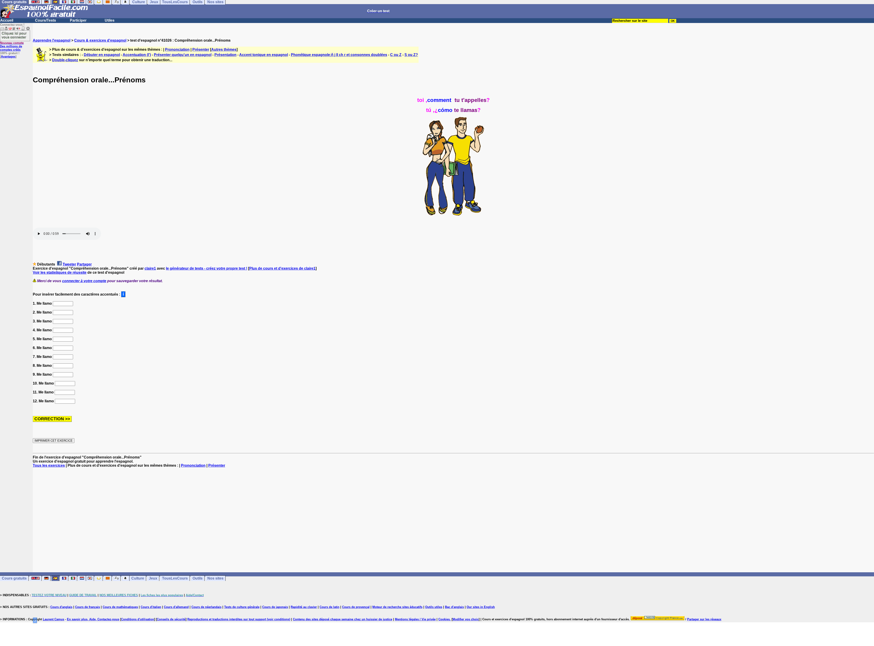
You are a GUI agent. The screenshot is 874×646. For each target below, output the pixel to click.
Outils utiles (433, 607)
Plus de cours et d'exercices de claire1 (282, 268)
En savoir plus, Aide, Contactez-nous (93, 619)
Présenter (200, 49)
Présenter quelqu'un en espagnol (182, 55)
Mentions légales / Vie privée (415, 619)
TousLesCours (175, 578)
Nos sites (215, 578)
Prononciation (177, 49)
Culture (137, 578)
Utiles (109, 20)
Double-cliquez (65, 60)
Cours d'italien (151, 607)
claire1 (150, 268)
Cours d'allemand (176, 607)
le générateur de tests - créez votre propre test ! (206, 268)
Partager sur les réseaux (704, 619)
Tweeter (69, 264)
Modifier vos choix (465, 619)
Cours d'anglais (61, 607)
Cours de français (87, 607)
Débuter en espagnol (102, 55)
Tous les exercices (49, 465)
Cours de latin (329, 607)
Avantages (8, 56)
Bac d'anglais (454, 607)
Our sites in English (481, 607)
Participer (78, 20)
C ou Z (395, 55)
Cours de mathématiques (120, 607)
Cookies (444, 619)
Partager (84, 264)
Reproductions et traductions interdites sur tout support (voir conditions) (238, 619)
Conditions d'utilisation (137, 619)
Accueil (6, 20)
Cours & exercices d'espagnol (100, 40)
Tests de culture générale (241, 607)
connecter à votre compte (84, 281)
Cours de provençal (356, 607)
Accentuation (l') (137, 55)
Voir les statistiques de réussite (59, 272)
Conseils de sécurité (171, 619)
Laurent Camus (53, 619)
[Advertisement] (453, 520)
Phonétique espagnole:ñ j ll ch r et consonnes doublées (339, 55)
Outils (198, 578)
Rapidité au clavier (304, 607)
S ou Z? (411, 55)
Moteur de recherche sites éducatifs (397, 607)
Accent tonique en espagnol (263, 55)
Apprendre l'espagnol (51, 40)
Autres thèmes (223, 49)
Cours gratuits (14, 578)
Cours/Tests (45, 20)
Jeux (153, 578)
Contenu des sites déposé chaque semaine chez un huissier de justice (342, 619)
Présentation (225, 55)
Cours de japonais (275, 607)
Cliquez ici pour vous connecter (14, 35)
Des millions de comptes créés (12, 46)
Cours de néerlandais (206, 607)
